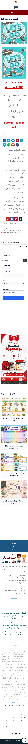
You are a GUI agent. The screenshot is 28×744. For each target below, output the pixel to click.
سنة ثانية (18, 690)
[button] (4, 140)
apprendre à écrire (8, 654)
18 (7, 717)
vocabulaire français (18, 662)
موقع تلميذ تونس (14, 699)
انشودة (9, 673)
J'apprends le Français (19, 654)
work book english (5, 234)
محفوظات (13, 694)
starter (20, 232)
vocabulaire (6, 662)
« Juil (3, 729)
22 (21, 717)
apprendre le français (10, 653)
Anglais (4, 230)
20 (14, 717)
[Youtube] (8, 219)
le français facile (6, 656)
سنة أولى (19, 687)
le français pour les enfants (16, 656)
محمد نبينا (22, 246)
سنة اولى (9, 687)
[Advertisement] (14, 317)
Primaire (13, 658)
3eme (4, 651)
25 (7, 720)
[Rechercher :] (14, 260)
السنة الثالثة (8, 667)
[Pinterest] (16, 219)
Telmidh (7, 740)
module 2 (4, 659)
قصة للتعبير (12, 690)
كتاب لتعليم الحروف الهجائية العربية (12, 242)
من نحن (14, 546)
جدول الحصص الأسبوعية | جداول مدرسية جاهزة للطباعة (14, 447)
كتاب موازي (7, 690)
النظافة (15, 673)
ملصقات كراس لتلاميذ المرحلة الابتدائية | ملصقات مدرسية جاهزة (14, 502)
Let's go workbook (14, 232)
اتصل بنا (14, 543)
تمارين (18, 681)
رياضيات (6, 684)
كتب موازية (20, 230)
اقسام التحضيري (17, 664)
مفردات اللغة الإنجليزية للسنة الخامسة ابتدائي (14, 419)
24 (3, 720)
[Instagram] (20, 219)
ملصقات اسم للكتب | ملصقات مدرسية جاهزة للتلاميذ (14, 474)
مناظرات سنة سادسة (16, 696)
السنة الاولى (17, 667)
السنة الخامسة (9, 230)
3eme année (9, 651)
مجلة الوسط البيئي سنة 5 (11, 692)
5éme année (18, 651)
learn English (6, 232)
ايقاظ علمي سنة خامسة (9, 675)
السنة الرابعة (15, 230)
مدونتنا (13, 549)
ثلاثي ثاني (14, 684)
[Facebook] (12, 219)
